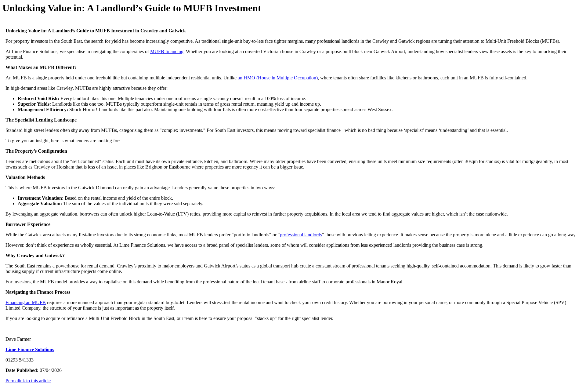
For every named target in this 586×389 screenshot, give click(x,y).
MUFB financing (166, 51)
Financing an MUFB (25, 302)
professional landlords (301, 234)
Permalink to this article (28, 380)
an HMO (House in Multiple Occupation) (278, 77)
